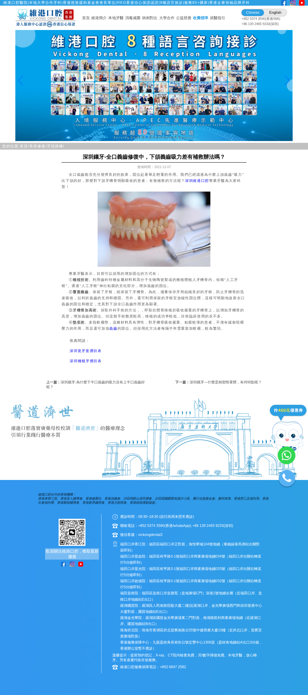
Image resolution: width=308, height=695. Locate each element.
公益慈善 (183, 18)
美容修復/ (38, 146)
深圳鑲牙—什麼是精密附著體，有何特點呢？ (226, 382)
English (275, 12)
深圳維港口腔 (197, 181)
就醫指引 (217, 18)
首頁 (86, 18)
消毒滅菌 (132, 18)
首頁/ (24, 146)
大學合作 (167, 18)
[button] (129, 137)
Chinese (253, 12)
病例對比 (149, 18)
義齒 (113, 328)
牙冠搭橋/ (55, 146)
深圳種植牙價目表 (85, 361)
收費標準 (200, 18)
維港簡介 (99, 18)
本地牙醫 (116, 18)
